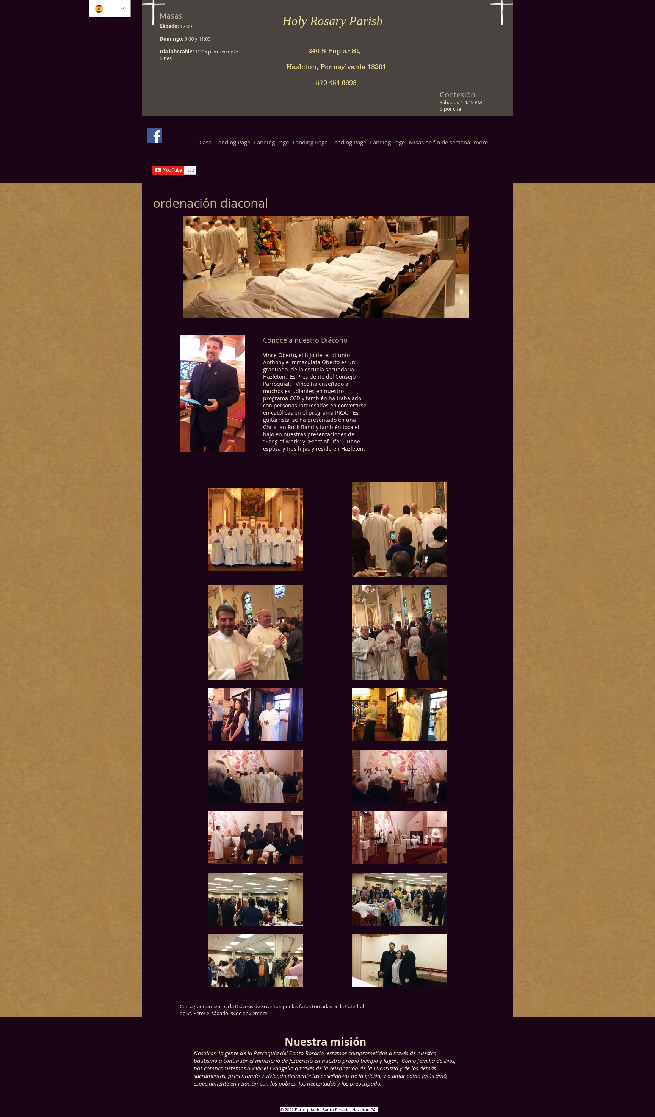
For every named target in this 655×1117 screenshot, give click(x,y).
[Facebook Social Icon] (154, 135)
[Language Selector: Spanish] (110, 8)
